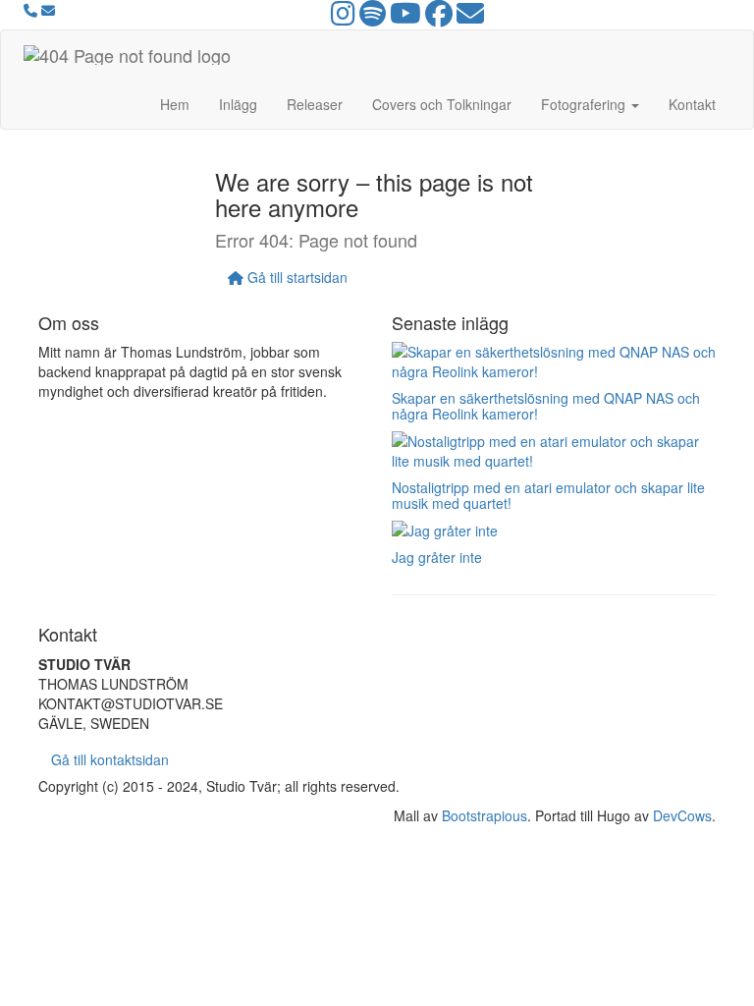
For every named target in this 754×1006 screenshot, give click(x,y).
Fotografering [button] (585, 104)
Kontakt (692, 104)
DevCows (682, 815)
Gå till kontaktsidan (110, 759)
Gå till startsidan (295, 277)
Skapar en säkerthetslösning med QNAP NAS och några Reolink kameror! (546, 405)
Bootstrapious (484, 815)
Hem (174, 104)
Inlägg (238, 104)
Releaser (315, 104)
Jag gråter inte (437, 557)
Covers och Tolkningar (442, 104)
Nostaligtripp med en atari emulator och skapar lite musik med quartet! (548, 494)
